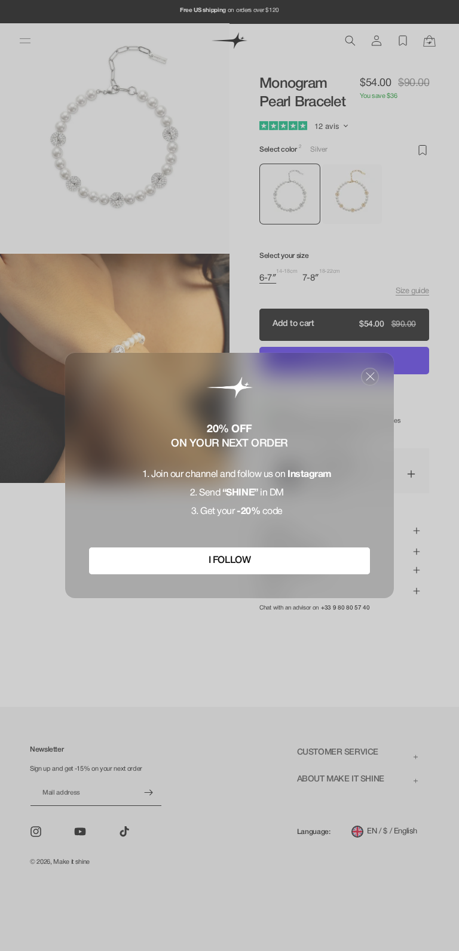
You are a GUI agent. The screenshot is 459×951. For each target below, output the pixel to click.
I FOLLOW (229, 560)
